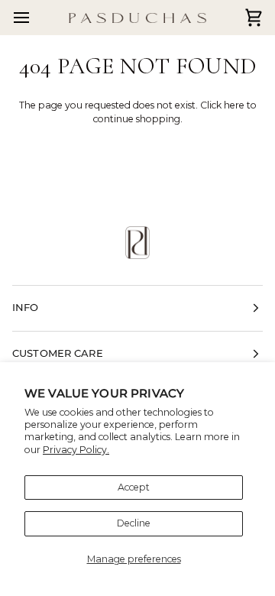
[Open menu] (35, 17)
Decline (133, 523)
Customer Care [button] (57, 353)
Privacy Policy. (76, 449)
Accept (134, 487)
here (234, 105)
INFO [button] (25, 307)
